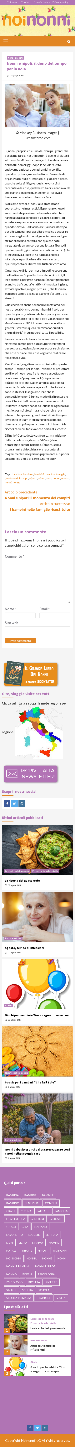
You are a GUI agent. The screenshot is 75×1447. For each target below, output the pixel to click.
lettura (52, 1234)
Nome (10, 609)
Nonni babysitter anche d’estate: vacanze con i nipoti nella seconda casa (37, 1151)
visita (61, 1298)
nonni (8, 482)
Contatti (26, 2)
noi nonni (13, 1258)
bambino (50, 474)
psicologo (14, 1282)
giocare (56, 1219)
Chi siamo (12, 2)
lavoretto (14, 1234)
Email (44, 609)
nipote (33, 478)
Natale (11, 1250)
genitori (37, 1219)
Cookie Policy (42, 2)
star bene (44, 1298)
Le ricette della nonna (17, 871)
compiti (51, 1203)
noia (49, 478)
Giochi (8, 1005)
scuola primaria (18, 1298)
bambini (39, 474)
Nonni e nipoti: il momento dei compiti (37, 495)
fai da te (43, 1211)
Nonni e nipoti (15, 57)
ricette (51, 1282)
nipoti (41, 478)
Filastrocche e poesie (16, 1072)
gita (25, 1226)
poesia (27, 1274)
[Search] (68, 41)
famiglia (60, 474)
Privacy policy (60, 2)
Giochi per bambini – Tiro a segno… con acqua (37, 1015)
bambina (17, 474)
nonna (56, 478)
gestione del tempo (16, 478)
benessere (32, 1203)
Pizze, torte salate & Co (45, 871)
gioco (11, 1226)
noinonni (60, 1250)
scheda (27, 1290)
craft (10, 1211)
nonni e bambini (18, 1266)
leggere (34, 1234)
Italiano (40, 1226)
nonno (16, 482)
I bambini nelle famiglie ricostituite (40, 506)
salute (11, 1290)
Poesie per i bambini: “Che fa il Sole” (30, 1082)
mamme (54, 1242)
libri (9, 1242)
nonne (65, 478)
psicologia (46, 1274)
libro (23, 1242)
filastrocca (15, 1219)
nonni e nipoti (46, 1266)
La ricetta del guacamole (22, 880)
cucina (26, 1211)
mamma (37, 1242)
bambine (28, 474)
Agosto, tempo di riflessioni (24, 948)
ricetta (34, 1282)
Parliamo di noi (13, 938)
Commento (14, 556)
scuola (43, 1290)
